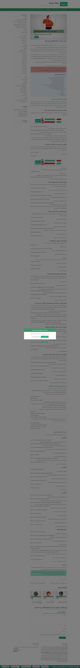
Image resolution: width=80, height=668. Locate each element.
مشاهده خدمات (44, 336)
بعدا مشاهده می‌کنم (36, 336)
